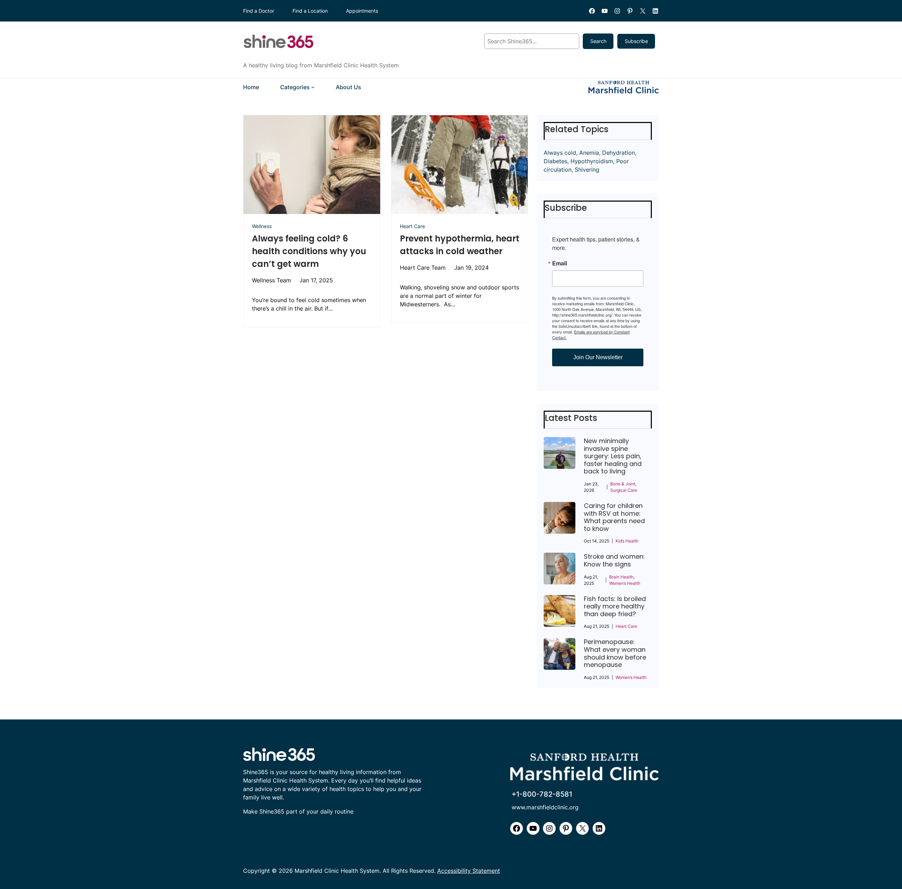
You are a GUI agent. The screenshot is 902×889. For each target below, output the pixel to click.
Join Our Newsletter (598, 357)
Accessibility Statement (468, 870)
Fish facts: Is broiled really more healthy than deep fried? (615, 606)
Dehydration (618, 152)
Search (598, 41)
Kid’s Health (627, 541)
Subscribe (636, 41)
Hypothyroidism (591, 161)
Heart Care (412, 226)
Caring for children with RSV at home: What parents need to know (614, 517)
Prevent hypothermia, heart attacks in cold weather (459, 245)
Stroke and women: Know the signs (614, 560)
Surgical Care (623, 490)
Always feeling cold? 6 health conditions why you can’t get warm (309, 251)
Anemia (589, 152)
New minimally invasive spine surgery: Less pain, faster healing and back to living (613, 456)
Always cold (560, 152)
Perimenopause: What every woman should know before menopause (615, 653)
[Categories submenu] (313, 87)
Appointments (362, 11)
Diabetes (555, 161)
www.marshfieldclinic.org (545, 807)
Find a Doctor (258, 11)
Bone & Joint (622, 483)
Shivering (587, 169)
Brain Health (621, 577)
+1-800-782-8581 (542, 794)
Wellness (262, 226)
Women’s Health (624, 583)
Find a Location (310, 11)
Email (559, 263)
